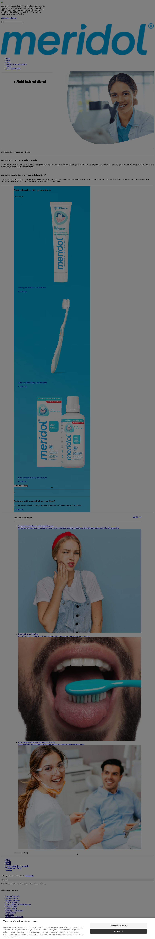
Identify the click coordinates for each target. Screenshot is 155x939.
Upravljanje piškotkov (118, 925)
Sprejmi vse (118, 931)
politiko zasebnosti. (15, 937)
